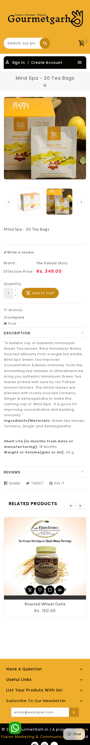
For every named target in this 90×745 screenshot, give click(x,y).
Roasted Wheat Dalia (45, 603)
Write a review (20, 252)
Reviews (12, 472)
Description (17, 333)
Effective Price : (19, 271)
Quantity (12, 283)
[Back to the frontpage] (45, 85)
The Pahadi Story (52, 263)
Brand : (10, 262)
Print (11, 323)
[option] (59, 201)
